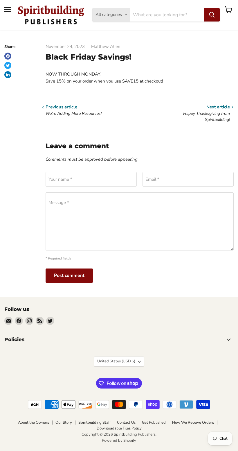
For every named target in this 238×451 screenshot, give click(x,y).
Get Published (154, 422)
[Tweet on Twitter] (7, 65)
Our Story (63, 422)
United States (116, 361)
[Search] (212, 15)
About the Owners (33, 422)
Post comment (69, 275)
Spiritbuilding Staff (94, 422)
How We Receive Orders (193, 422)
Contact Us (126, 422)
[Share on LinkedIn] (7, 74)
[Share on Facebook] (7, 56)
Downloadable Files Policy (119, 428)
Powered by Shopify (119, 440)
